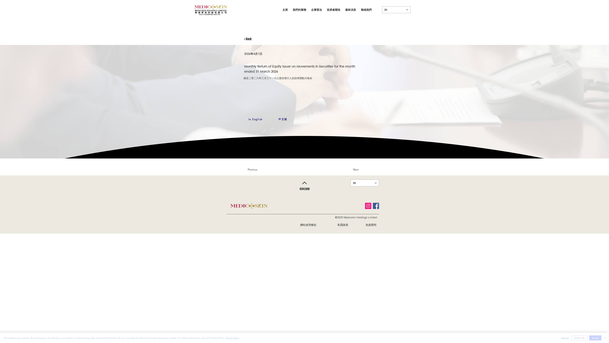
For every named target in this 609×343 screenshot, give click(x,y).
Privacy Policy (232, 338)
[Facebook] (376, 206)
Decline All (579, 338)
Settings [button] (565, 338)
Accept (595, 338)
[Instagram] (368, 206)
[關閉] (605, 337)
